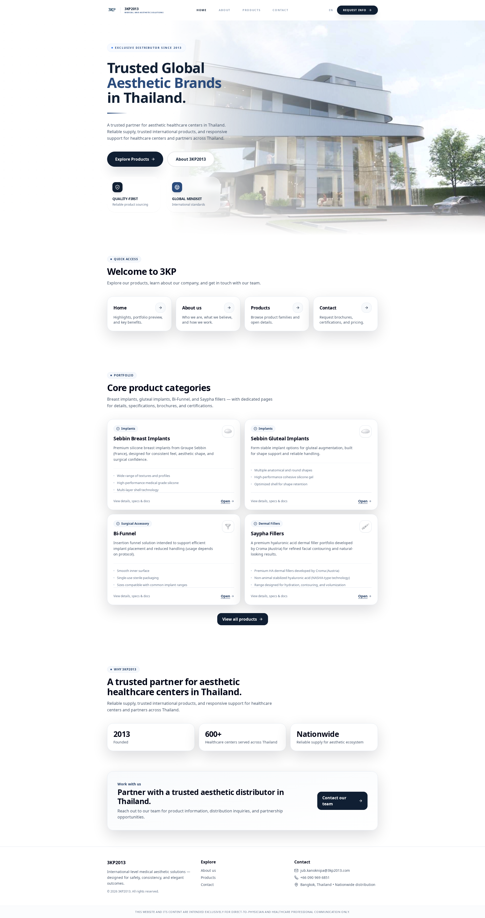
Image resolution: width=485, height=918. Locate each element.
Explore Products (132, 159)
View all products (239, 619)
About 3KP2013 (191, 159)
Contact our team (334, 801)
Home (202, 10)
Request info (354, 10)
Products (251, 10)
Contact (280, 10)
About (224, 10)
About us (208, 870)
